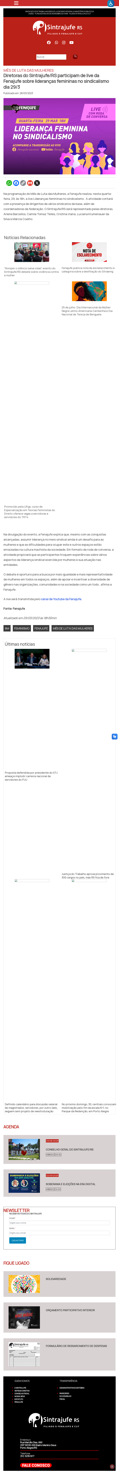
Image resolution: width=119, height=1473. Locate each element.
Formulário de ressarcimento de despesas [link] (76, 1346)
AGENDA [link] (11, 1126)
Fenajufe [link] (41, 628)
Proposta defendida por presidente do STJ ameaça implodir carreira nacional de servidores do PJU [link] (31, 776)
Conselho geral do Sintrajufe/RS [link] (69, 1149)
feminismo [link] (21, 628)
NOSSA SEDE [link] (20, 1396)
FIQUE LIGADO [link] (16, 1263)
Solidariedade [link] (56, 1279)
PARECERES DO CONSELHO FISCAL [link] (65, 1396)
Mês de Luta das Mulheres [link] (72, 628)
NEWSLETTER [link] (16, 1210)
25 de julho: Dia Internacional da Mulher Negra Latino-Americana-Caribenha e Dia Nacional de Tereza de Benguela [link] (87, 311)
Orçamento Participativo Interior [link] (70, 1310)
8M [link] (7, 628)
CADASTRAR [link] (18, 1240)
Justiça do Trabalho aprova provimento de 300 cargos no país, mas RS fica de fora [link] (88, 875)
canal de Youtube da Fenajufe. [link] (61, 599)
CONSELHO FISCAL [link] (22, 1393)
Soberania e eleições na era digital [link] (70, 1184)
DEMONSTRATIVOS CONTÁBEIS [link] (71, 1388)
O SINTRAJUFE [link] (20, 1388)
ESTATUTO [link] (19, 1399)
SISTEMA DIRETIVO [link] (22, 1391)
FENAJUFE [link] (19, 1402)
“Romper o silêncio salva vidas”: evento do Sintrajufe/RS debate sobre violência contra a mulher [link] (31, 271)
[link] (110, 3)
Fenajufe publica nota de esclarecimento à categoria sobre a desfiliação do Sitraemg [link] (88, 269)
